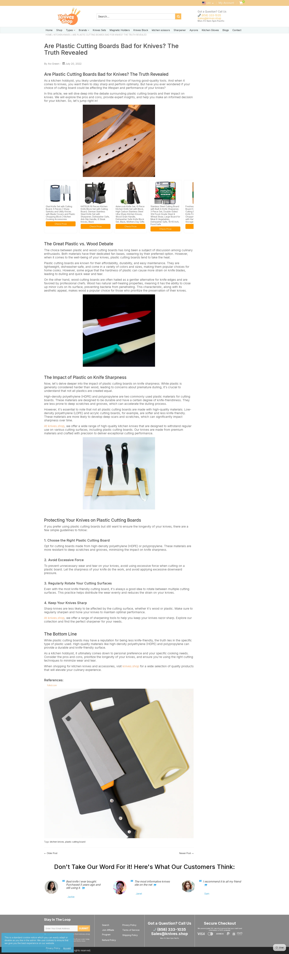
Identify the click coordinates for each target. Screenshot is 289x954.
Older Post (52, 853)
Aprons (194, 30)
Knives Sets (99, 30)
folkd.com (52, 685)
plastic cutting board (75, 841)
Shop (59, 30)
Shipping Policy (130, 935)
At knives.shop (54, 426)
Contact (236, 30)
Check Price (61, 224)
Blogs (225, 30)
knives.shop (131, 666)
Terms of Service (131, 930)
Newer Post (185, 853)
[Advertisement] (221, 57)
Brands (83, 30)
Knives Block (140, 30)
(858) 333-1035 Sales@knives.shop (209, 17)
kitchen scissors (161, 30)
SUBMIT (84, 928)
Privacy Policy (129, 925)
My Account (226, 2)
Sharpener (180, 30)
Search (105, 925)
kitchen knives (57, 841)
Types (70, 30)
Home (49, 30)
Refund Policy (109, 940)
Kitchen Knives (62, 34)
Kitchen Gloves (210, 30)
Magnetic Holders (120, 30)
